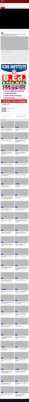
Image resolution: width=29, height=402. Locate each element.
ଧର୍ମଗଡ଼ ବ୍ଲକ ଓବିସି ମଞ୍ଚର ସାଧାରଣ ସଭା (6, 140)
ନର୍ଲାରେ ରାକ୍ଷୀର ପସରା (18, 325)
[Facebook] (3, 104)
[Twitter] (6, 104)
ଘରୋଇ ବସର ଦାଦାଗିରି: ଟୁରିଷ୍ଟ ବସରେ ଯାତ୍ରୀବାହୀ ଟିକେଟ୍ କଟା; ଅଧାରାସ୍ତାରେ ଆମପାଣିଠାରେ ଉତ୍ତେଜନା (20, 395)
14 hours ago (17, 187)
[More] (8, 104)
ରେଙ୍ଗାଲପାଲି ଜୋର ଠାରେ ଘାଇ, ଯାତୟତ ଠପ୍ (7, 164)
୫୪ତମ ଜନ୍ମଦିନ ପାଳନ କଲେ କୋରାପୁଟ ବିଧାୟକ (21, 348)
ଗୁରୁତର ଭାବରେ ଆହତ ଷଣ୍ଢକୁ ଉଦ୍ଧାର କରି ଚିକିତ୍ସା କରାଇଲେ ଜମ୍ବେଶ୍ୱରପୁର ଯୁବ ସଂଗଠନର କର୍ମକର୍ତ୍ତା (21, 337)
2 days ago (17, 270)
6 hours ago (3, 165)
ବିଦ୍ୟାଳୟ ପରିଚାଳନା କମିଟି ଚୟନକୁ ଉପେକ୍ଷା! (21, 174)
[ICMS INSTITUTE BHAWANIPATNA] (14, 64)
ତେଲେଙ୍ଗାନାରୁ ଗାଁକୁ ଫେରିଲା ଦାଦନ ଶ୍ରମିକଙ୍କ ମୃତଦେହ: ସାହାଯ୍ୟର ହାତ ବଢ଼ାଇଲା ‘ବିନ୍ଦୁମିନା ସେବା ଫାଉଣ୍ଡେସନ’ (21, 221)
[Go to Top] (27, 398)
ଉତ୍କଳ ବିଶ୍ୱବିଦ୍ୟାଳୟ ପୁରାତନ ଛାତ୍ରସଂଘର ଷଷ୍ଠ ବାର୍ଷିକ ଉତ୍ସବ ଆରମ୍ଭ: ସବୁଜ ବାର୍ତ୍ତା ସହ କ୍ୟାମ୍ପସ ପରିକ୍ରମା (7, 337)
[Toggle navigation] (3, 2)
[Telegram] (7, 104)
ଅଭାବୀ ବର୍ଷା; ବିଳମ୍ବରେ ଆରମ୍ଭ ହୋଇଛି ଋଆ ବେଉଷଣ (7, 116)
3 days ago (3, 350)
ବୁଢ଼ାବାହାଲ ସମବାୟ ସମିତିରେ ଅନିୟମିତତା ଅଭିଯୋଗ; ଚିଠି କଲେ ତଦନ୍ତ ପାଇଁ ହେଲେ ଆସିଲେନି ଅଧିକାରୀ (21, 116)
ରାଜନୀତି (4, 150)
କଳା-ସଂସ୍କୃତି (2, 289)
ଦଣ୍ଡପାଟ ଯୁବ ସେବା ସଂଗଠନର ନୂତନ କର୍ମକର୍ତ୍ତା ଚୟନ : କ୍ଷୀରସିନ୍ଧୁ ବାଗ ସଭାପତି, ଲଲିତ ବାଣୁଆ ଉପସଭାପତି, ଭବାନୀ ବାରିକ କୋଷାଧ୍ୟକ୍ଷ (7, 197)
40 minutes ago (3, 141)
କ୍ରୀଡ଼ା (15, 369)
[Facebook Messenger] (4, 104)
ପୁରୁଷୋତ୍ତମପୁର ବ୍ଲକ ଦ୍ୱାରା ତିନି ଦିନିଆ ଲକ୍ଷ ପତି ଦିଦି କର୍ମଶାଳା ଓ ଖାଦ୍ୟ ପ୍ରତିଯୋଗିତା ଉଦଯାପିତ (21, 233)
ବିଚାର (15, 127)
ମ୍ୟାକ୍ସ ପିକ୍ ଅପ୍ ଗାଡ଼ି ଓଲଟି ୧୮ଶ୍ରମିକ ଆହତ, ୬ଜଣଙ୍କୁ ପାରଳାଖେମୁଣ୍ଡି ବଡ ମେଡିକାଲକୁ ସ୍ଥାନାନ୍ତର (21, 314)
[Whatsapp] (2, 104)
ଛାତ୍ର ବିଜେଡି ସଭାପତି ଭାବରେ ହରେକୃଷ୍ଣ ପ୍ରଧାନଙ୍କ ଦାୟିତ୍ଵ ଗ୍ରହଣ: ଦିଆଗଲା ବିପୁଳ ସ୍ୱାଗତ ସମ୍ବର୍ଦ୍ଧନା (6, 153)
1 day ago (17, 198)
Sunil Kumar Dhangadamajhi (10, 108)
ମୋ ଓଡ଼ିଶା (2, 127)
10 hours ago (17, 175)
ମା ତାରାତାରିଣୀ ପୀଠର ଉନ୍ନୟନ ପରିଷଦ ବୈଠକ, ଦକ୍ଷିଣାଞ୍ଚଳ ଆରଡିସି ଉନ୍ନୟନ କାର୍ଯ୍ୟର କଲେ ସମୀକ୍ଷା (7, 245)
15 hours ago (3, 199)
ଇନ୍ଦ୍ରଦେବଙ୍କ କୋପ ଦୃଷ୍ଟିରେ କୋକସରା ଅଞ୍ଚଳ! (21, 164)
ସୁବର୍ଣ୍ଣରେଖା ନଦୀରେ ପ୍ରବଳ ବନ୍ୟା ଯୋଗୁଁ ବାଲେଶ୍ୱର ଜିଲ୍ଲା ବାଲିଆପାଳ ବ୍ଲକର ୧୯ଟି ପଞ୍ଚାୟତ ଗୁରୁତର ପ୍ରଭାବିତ (6, 372)
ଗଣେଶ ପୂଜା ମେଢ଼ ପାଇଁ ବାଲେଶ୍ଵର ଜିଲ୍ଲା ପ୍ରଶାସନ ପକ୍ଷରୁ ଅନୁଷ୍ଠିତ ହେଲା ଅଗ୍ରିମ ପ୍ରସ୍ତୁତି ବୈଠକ (20, 141)
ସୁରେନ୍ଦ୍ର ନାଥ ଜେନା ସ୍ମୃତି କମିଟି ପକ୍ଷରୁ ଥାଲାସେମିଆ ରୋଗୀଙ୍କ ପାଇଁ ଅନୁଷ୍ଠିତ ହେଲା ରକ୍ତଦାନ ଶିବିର (20, 153)
